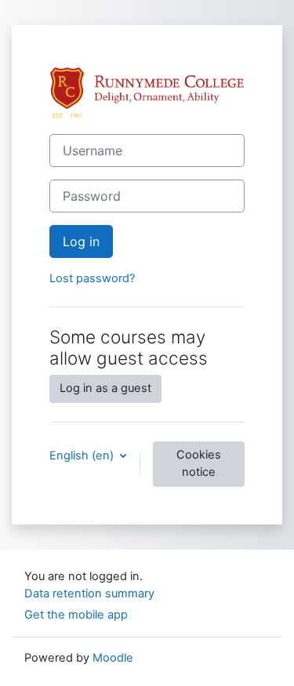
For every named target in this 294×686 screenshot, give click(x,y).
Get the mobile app (76, 615)
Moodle (113, 658)
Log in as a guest (105, 388)
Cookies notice (198, 463)
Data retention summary (89, 593)
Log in (81, 241)
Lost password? (92, 278)
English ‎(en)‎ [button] (83, 455)
